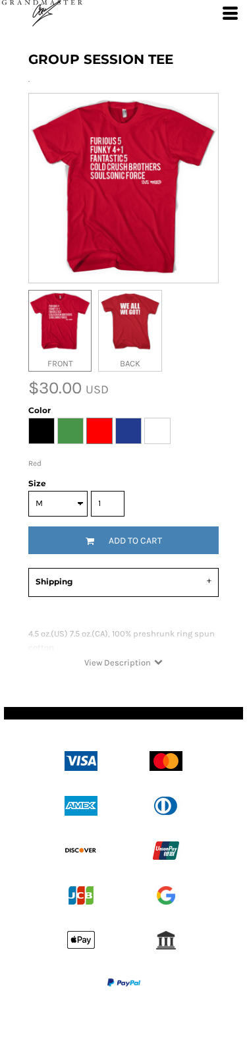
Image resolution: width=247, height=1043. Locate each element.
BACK (130, 363)
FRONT (60, 363)
